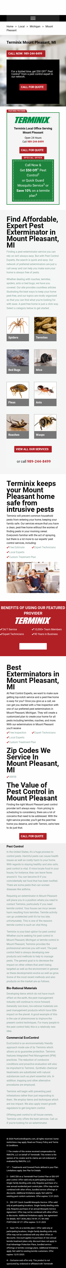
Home (10, 26)
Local (21, 26)
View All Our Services (32, 449)
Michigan (35, 26)
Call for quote (32, 87)
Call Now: (25, 53)
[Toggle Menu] (33, 18)
